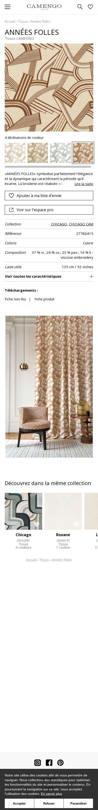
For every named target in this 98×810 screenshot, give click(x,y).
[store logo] (44, 7)
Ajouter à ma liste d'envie (39, 195)
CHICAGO (59, 224)
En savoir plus (51, 794)
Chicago (23, 534)
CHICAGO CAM (81, 224)
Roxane (63, 534)
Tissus (22, 21)
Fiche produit (44, 299)
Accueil (10, 21)
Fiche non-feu (15, 299)
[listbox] (49, 153)
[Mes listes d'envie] (90, 7)
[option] (15, 153)
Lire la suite (83, 183)
